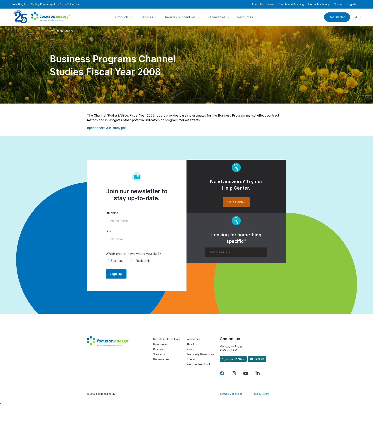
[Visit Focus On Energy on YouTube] (245, 373)
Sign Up (116, 274)
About (190, 344)
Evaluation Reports (62, 30)
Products (122, 17)
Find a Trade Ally (319, 4)
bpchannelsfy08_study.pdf (106, 128)
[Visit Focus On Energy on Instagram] (234, 373)
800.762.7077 (234, 359)
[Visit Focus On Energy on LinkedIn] (257, 373)
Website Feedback (198, 364)
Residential (160, 344)
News (271, 4)
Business (159, 349)
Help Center (236, 202)
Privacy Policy (261, 393)
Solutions (159, 354)
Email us (258, 359)
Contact (339, 4)
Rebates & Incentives (180, 17)
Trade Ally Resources (200, 354)
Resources (245, 17)
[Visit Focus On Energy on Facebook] (222, 373)
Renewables (216, 17)
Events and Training (291, 4)
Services (146, 17)
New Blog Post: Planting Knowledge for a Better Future (45, 4)
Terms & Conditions (231, 393)
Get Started (337, 17)
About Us (257, 4)
